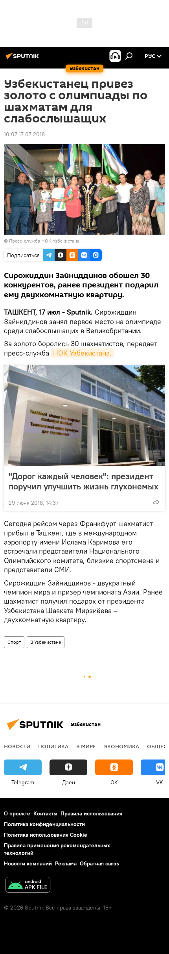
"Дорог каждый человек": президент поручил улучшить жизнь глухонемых (83, 481)
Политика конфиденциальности (44, 824)
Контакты (45, 813)
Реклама (66, 863)
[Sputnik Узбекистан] (23, 59)
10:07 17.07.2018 (24, 134)
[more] (156, 502)
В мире (86, 746)
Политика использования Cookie (45, 834)
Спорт (14, 642)
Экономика (121, 746)
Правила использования (91, 813)
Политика (53, 746)
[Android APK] (28, 886)
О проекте (17, 813)
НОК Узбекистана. (82, 353)
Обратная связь (99, 863)
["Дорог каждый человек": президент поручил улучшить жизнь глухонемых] (84, 415)
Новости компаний (28, 863)
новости (17, 746)
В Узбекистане (45, 642)
